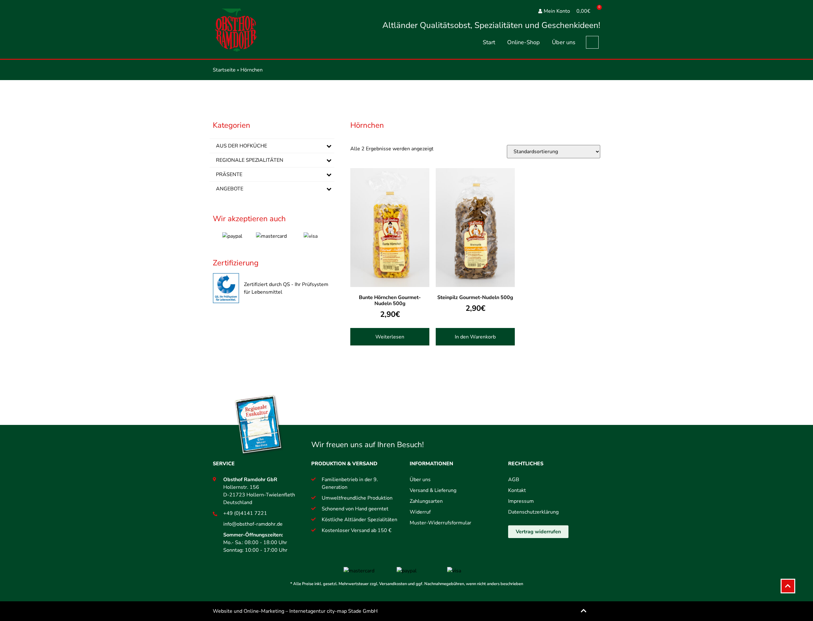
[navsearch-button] (592, 42)
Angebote (229, 188)
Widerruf (420, 511)
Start (489, 42)
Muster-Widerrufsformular (440, 522)
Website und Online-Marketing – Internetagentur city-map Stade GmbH (295, 611)
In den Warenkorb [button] (475, 336)
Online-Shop (523, 42)
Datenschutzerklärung (533, 511)
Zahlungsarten (426, 501)
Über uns (563, 42)
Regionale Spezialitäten (249, 160)
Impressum (521, 501)
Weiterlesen (389, 336)
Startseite (224, 69)
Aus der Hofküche (241, 145)
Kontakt (517, 490)
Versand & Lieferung (433, 490)
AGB (513, 479)
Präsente (229, 174)
